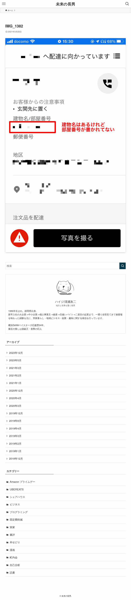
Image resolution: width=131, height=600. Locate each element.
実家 (12, 527)
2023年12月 (16, 353)
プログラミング (19, 512)
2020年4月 (15, 398)
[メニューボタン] (4, 4)
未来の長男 (65, 4)
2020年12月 (16, 390)
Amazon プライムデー (22, 482)
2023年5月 (15, 360)
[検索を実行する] (122, 265)
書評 (12, 534)
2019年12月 (16, 413)
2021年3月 (15, 368)
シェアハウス (17, 497)
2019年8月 (15, 421)
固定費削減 (16, 519)
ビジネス (15, 504)
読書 (12, 572)
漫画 (12, 550)
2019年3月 (15, 436)
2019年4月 (15, 428)
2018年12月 (16, 458)
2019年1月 (15, 451)
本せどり (15, 542)
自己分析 (15, 565)
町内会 (13, 557)
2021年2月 (15, 375)
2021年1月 (15, 383)
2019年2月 (15, 443)
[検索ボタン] (127, 4)
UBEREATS (17, 489)
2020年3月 (15, 406)
